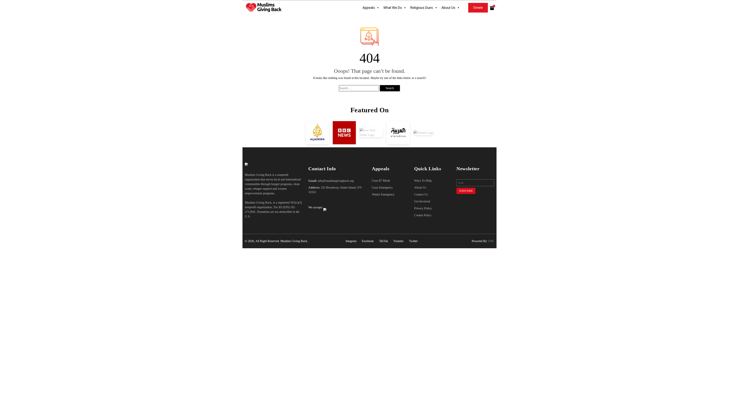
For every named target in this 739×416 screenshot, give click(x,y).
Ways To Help (423, 180)
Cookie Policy (422, 215)
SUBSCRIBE (466, 190)
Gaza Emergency (382, 187)
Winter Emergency (383, 194)
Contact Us (421, 194)
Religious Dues (421, 8)
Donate (478, 7)
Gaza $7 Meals (381, 180)
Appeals (369, 8)
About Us (448, 8)
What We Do (392, 8)
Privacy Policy (423, 208)
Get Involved (422, 201)
